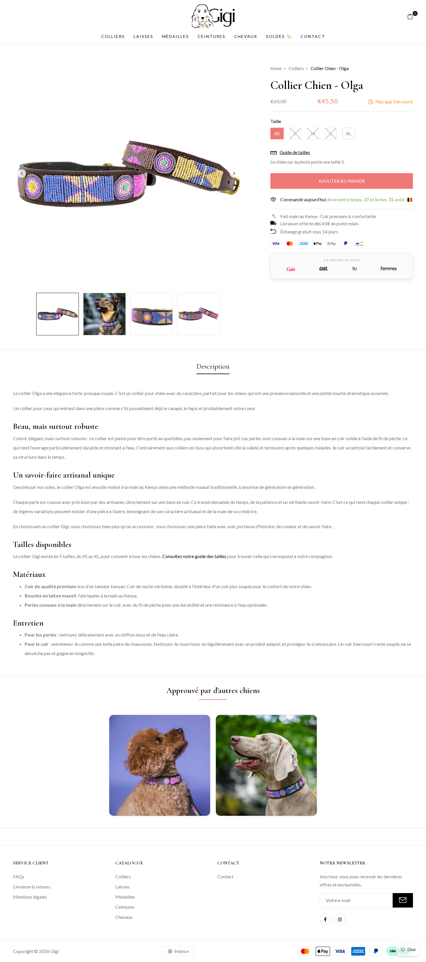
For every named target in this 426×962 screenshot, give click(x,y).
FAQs (18, 876)
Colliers (113, 36)
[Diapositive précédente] (21, 173)
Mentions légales (30, 896)
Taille (275, 121)
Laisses (143, 36)
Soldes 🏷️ (279, 36)
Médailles (175, 36)
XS (277, 133)
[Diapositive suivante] (234, 173)
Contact (313, 36)
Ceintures (211, 36)
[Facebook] (325, 919)
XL (348, 133)
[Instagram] (340, 919)
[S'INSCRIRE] (403, 900)
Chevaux (245, 36)
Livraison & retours (31, 886)
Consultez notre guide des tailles (194, 556)
